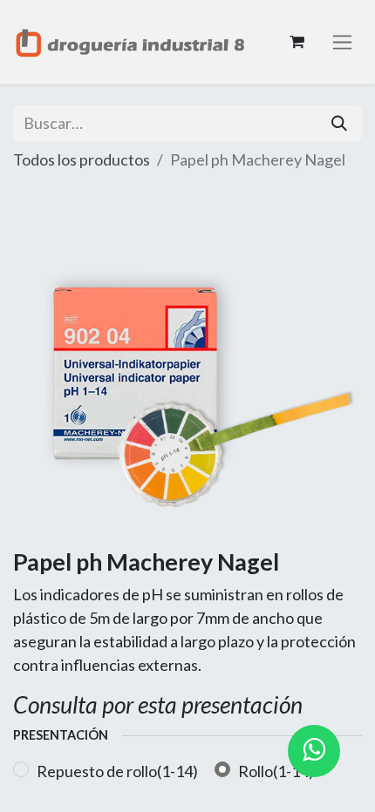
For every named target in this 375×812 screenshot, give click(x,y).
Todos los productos (81, 159)
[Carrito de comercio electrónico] (296, 42)
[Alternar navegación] (342, 42)
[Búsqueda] (339, 123)
